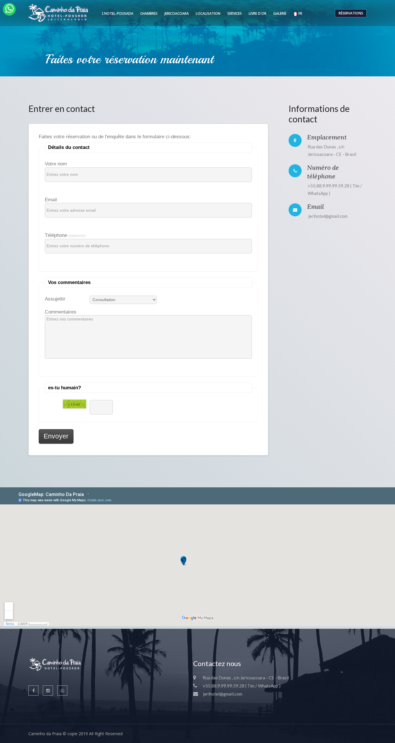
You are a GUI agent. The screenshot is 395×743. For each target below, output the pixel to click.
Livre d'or (257, 13)
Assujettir (55, 298)
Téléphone (65, 234)
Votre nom (56, 163)
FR (300, 13)
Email (51, 198)
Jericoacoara (177, 13)
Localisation (208, 13)
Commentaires (60, 311)
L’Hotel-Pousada (117, 13)
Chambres (149, 13)
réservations (351, 13)
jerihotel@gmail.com (328, 216)
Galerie (279, 13)
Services (234, 13)
